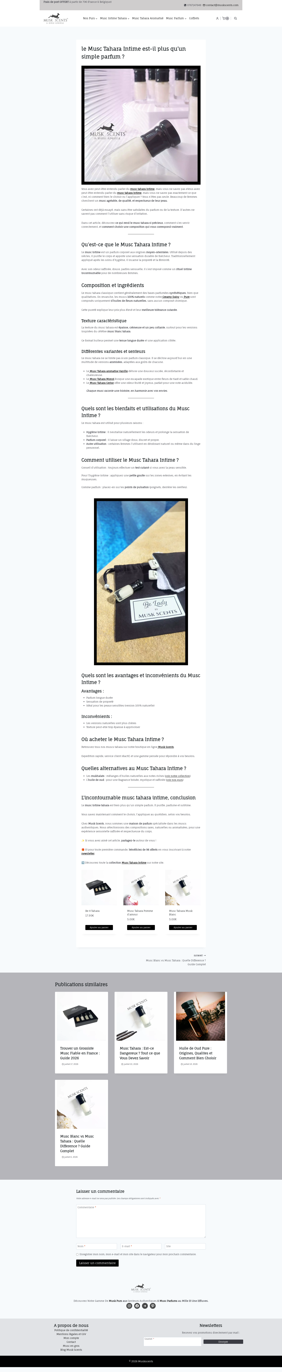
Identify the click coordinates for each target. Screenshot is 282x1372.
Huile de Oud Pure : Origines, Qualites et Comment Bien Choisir (197, 1053)
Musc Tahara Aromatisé (147, 18)
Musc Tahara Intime (134, 862)
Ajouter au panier (99, 927)
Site (168, 1246)
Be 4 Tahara (92, 910)
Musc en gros (71, 1345)
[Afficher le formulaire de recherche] (235, 18)
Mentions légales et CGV (71, 1334)
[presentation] (81, 1016)
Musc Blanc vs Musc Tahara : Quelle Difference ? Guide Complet (176, 960)
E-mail (127, 1246)
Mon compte (71, 1338)
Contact (71, 1341)
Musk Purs (115, 1300)
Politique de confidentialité (71, 1330)
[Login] (217, 18)
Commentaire (87, 1207)
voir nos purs (174, 779)
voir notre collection (177, 776)
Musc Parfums (168, 1300)
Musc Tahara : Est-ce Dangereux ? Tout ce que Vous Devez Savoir (140, 1053)
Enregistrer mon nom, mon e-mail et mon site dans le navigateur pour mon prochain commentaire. (138, 1254)
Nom (81, 1246)
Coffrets (194, 18)
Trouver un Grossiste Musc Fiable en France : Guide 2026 (80, 1053)
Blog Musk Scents (71, 1349)
